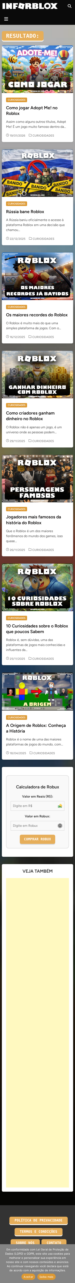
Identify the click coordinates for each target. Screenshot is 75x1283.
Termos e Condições (38, 1232)
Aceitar (28, 1276)
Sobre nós (25, 1243)
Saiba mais (46, 1276)
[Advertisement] (37, 1032)
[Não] (70, 1264)
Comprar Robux (37, 839)
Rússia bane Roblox (25, 211)
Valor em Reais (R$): (37, 796)
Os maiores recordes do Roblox (37, 314)
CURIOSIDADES (16, 99)
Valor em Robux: (37, 816)
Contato (54, 1243)
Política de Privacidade (38, 1220)
